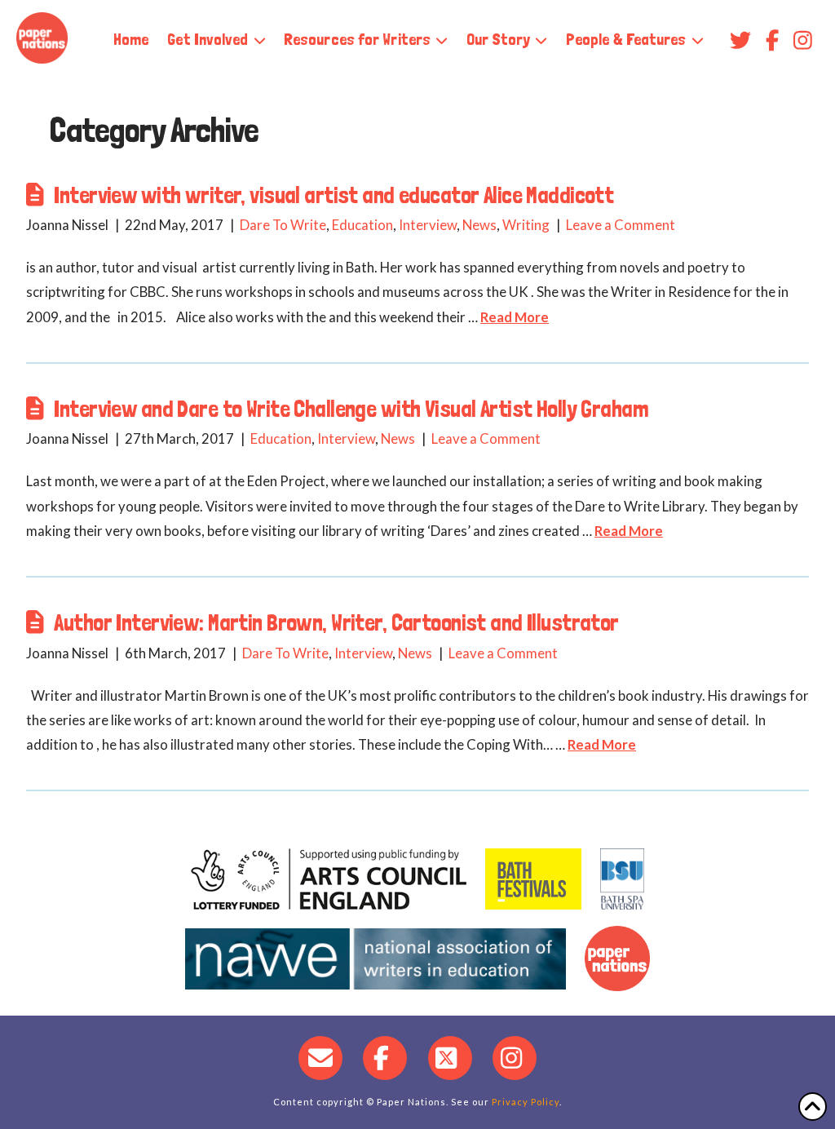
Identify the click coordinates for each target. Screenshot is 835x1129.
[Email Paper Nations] (320, 1058)
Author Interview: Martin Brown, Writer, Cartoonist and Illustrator (336, 622)
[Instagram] (515, 1058)
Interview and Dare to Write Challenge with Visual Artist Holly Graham (351, 409)
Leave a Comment (620, 224)
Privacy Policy (525, 1101)
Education (362, 224)
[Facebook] (385, 1058)
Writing (526, 224)
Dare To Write (283, 224)
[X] (450, 1058)
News (479, 224)
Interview (428, 224)
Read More (514, 316)
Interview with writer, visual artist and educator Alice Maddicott (333, 195)
